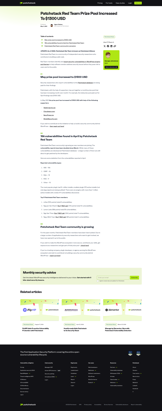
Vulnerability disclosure (122, 404)
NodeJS (90, 382)
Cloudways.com (49, 111)
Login (130, 3)
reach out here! (54, 256)
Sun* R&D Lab (63, 206)
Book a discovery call (111, 67)
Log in (21, 394)
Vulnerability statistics (116, 385)
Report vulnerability (136, 404)
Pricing (100, 3)
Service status (24, 391)
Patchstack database (85, 83)
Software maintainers (94, 373)
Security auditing (49, 373)
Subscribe (134, 277)
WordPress (91, 376)
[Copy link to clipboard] (114, 46)
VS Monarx (23, 379)
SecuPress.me (49, 115)
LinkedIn (135, 385)
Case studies (120, 3)
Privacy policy (88, 404)
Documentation (24, 388)
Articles (112, 376)
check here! (84, 245)
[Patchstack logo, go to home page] (29, 3)
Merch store (136, 376)
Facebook (135, 388)
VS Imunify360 (24, 382)
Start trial (138, 3)
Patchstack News (109, 37)
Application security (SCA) (27, 370)
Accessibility (97, 404)
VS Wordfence (24, 385)
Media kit (135, 382)
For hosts (109, 3)
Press (134, 379)
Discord (73, 382)
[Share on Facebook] (108, 46)
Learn (72, 376)
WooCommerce (92, 379)
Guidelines (74, 373)
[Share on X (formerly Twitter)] (104, 46)
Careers (135, 370)
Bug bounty (74, 367)
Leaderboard (74, 370)
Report (73, 379)
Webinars (113, 382)
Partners (112, 367)
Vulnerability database (116, 370)
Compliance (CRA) (50, 377)
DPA (80, 404)
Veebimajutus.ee (49, 108)
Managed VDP (49, 367)
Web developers (92, 367)
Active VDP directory (50, 370)
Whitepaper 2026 (115, 373)
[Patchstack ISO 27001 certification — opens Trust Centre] (138, 353)
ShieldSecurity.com (50, 119)
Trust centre (136, 373)
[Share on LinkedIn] (111, 46)
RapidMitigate (24, 373)
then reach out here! (57, 126)
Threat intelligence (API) (26, 376)
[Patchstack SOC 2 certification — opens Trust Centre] (130, 353)
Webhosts (91, 370)
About (134, 367)
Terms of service (108, 404)
